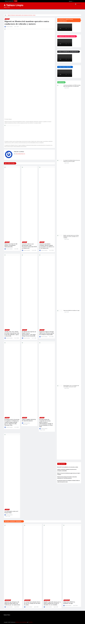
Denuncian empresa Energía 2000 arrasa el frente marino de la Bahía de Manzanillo (46, 333)
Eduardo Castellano (9, 26)
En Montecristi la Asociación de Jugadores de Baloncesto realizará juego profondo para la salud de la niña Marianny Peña (12, 422)
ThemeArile (30, 622)
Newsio (25, 622)
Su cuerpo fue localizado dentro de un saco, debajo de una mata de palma (32, 603)
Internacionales (28, 11)
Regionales (17, 11)
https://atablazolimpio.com (20, 153)
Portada (7, 11)
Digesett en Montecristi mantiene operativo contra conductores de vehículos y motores (21, 15)
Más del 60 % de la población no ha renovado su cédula (67, 467)
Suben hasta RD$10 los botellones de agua (71, 310)
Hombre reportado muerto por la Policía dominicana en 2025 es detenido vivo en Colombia (71, 236)
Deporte (39, 11)
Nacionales (12, 11)
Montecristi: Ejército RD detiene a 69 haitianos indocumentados (11, 245)
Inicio (5, 15)
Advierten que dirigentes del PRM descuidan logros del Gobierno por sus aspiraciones (12, 603)
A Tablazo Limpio (13, 5)
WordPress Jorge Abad (20, 622)
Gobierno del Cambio (46, 11)
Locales (22, 11)
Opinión (34, 11)
